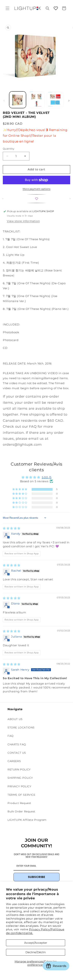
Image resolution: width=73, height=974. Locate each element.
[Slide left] (4, 101)
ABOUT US (15, 719)
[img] (11, 528)
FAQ (10, 736)
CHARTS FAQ (16, 744)
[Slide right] (69, 101)
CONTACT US (16, 752)
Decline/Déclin (35, 952)
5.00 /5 (46, 477)
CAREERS (14, 761)
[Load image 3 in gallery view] (55, 99)
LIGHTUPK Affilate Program (27, 819)
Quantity (8, 148)
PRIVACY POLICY (19, 786)
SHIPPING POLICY (20, 777)
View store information (23, 221)
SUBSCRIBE (36, 877)
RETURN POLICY (19, 769)
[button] (7, 8)
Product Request (19, 803)
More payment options (36, 188)
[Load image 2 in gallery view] (36, 99)
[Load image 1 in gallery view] (17, 99)
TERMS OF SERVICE (21, 794)
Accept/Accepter (35, 942)
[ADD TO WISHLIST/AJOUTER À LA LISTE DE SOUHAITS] (36, 198)
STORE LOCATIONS (21, 727)
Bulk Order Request (21, 811)
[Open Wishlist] (56, 8)
